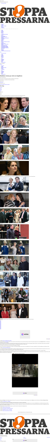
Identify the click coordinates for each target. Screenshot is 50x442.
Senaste (2, 54)
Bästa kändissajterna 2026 (4, 36)
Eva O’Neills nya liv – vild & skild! (6, 401)
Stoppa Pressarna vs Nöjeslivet (4, 46)
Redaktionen (1, 437)
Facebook (1, 87)
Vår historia (2, 49)
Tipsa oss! (1, 64)
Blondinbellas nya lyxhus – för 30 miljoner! (7, 409)
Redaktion (2, 57)
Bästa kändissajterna (48, 437)
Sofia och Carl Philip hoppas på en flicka (7, 340)
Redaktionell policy (3, 43)
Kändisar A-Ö (2, 27)
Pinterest (1, 89)
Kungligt (2, 25)
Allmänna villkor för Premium (4, 34)
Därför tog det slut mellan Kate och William (7, 410)
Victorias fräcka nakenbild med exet (6, 347)
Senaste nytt (2, 65)
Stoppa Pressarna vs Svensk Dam (5, 47)
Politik (2, 26)
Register (2, 44)
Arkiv (2, 35)
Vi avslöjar (2, 50)
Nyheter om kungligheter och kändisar (5, 41)
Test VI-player (2, 48)
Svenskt (2, 24)
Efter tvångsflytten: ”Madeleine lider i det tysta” (8, 408)
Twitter (1, 88)
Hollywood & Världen (3, 67)
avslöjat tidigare (6, 341)
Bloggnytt (2, 37)
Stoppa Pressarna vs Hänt (4, 45)
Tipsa (2, 58)
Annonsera (2, 59)
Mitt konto (2, 40)
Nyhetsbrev (2, 42)
